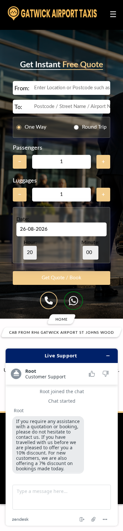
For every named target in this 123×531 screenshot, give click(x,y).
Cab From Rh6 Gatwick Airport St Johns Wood (61, 332)
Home (61, 319)
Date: (22, 219)
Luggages (25, 181)
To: (18, 107)
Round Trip (94, 127)
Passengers (27, 148)
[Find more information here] (61, 437)
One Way (35, 127)
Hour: (30, 242)
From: (22, 89)
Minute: (90, 242)
